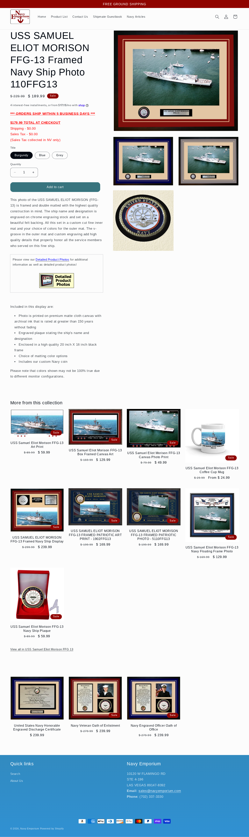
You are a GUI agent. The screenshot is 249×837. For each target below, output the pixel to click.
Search (15, 773)
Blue (42, 155)
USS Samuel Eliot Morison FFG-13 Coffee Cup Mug (212, 470)
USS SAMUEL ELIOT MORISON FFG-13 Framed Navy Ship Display (37, 539)
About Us (16, 780)
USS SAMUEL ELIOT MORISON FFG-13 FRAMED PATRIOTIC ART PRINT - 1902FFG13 (95, 535)
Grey (59, 155)
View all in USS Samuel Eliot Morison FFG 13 (41, 649)
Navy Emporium (29, 828)
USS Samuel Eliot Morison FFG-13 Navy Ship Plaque (37, 628)
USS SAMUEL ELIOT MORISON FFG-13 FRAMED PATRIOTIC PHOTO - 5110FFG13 (153, 535)
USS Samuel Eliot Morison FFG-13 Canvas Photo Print (153, 455)
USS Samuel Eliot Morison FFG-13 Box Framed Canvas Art (95, 452)
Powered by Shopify (52, 828)
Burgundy (21, 155)
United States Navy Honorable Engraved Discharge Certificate (37, 727)
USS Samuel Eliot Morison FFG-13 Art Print (37, 444)
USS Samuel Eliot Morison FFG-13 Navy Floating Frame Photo (212, 549)
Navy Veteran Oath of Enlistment (95, 725)
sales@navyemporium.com (160, 791)
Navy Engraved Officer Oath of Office (154, 727)
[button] (217, 16)
